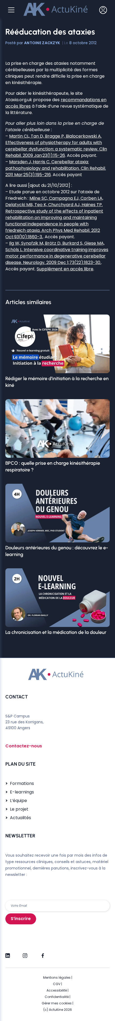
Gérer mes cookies (57, 1003)
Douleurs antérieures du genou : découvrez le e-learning (56, 551)
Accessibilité (57, 990)
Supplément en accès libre (65, 269)
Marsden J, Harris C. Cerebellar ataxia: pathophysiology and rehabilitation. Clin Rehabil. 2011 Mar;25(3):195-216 (55, 168)
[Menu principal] (11, 10)
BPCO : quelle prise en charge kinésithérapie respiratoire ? (52, 466)
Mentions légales (57, 977)
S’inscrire (21, 919)
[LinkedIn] (7, 953)
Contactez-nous (23, 746)
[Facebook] (42, 953)
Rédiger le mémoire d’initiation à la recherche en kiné (57, 382)
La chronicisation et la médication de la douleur (55, 632)
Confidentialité (57, 996)
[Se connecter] (103, 10)
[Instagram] (25, 953)
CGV (56, 984)
